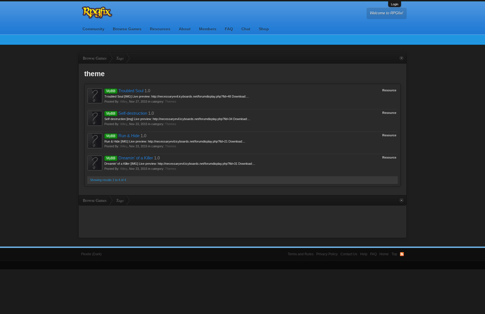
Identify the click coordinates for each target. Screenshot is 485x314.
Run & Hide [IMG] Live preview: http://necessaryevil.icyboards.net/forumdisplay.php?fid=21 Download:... (174, 141)
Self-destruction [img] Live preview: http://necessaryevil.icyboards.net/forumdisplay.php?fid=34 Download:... (177, 119)
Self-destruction (126, 113)
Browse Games (127, 29)
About (185, 29)
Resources (160, 29)
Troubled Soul (124, 91)
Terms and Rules (301, 254)
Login (394, 4)
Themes (170, 101)
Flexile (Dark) (91, 254)
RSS (402, 254)
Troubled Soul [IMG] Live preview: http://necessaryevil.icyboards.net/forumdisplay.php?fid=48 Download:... (176, 96)
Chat (245, 29)
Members (207, 29)
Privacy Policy (327, 254)
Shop (264, 29)
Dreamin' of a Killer (129, 158)
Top (394, 254)
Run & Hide (122, 136)
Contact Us (348, 254)
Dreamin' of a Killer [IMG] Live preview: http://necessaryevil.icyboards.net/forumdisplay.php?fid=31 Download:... (179, 163)
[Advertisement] (242, 221)
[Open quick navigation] (401, 58)
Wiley (123, 101)
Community (93, 29)
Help (363, 254)
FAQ (229, 29)
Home (384, 254)
